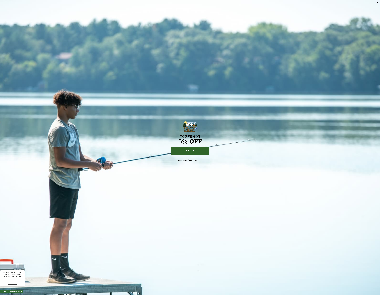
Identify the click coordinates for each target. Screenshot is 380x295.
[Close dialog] (377, 2)
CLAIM (190, 150)
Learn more (12, 283)
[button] (15, 291)
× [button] (23, 269)
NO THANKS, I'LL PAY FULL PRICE (190, 160)
